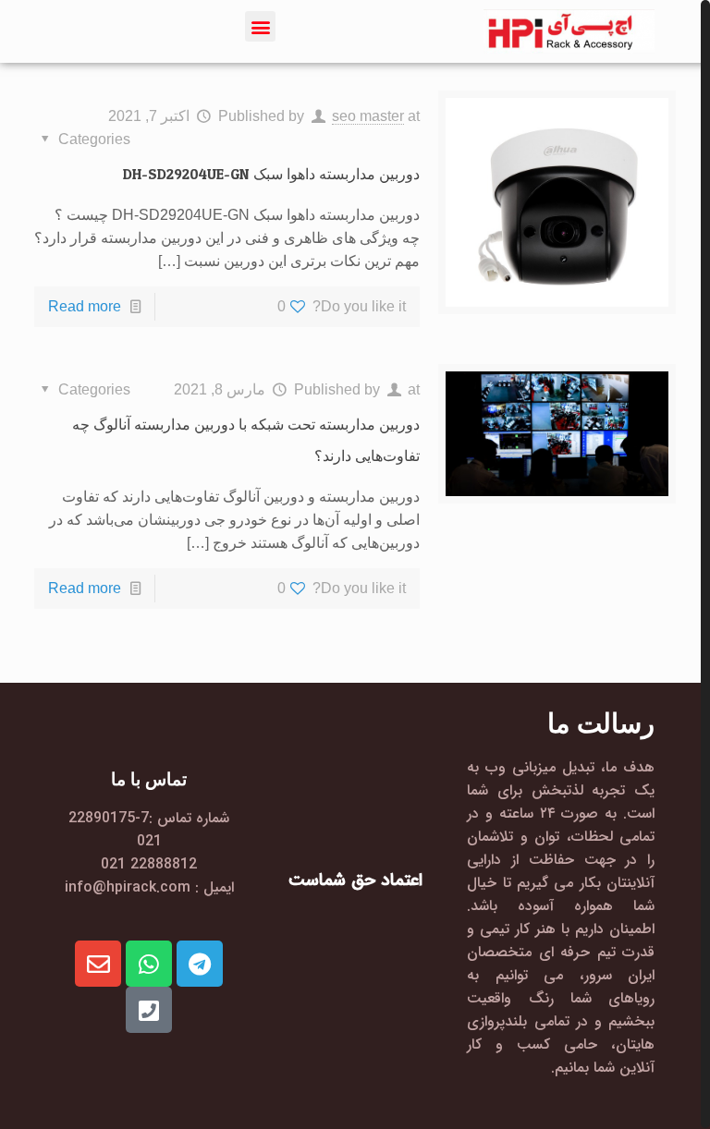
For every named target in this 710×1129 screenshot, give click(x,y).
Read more (84, 306)
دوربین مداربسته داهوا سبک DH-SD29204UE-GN (271, 173)
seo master (368, 116)
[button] (260, 26)
